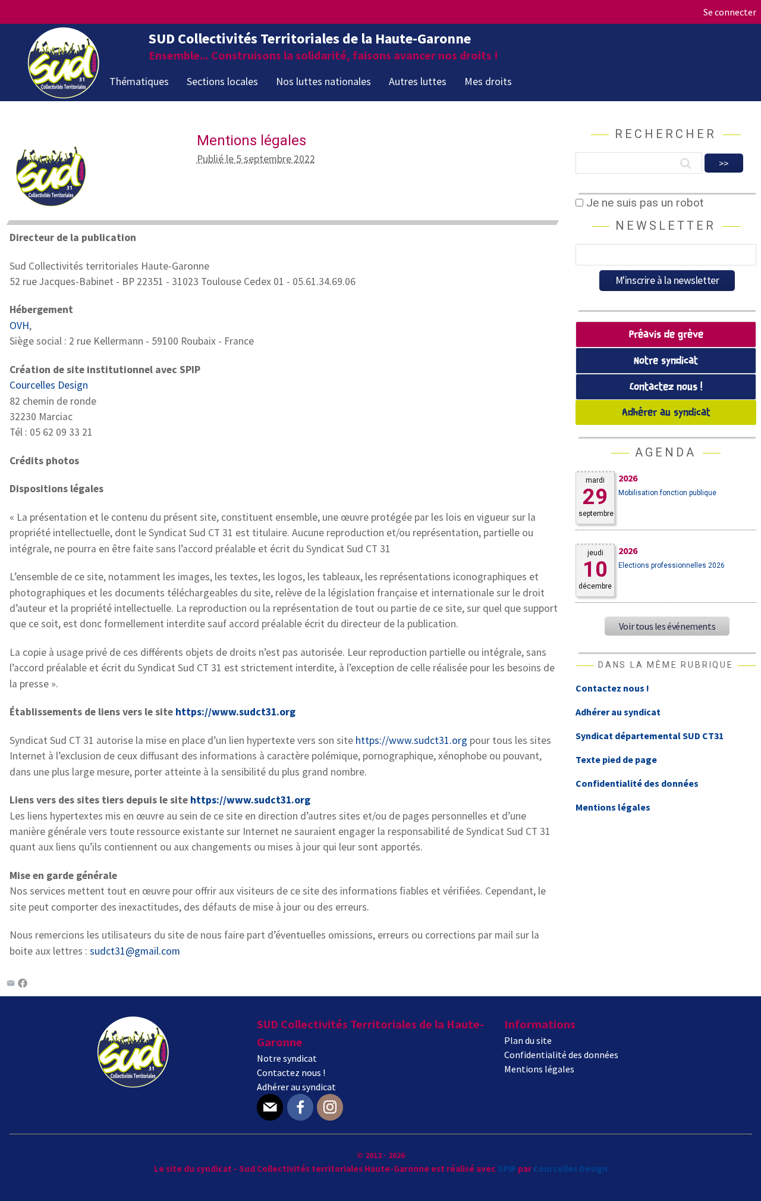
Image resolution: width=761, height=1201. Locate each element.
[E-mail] (270, 1107)
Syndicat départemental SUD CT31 (650, 736)
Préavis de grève (666, 334)
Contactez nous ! (666, 387)
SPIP (507, 1168)
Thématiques (139, 81)
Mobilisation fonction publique (667, 493)
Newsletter (665, 225)
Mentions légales (613, 807)
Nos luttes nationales (323, 81)
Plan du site (528, 1040)
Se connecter (729, 12)
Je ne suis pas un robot (643, 202)
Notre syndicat (666, 361)
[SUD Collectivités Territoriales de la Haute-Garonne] (63, 94)
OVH (19, 325)
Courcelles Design (49, 385)
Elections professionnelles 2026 (671, 565)
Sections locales (222, 81)
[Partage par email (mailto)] (10, 984)
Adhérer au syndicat (666, 412)
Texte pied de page (616, 759)
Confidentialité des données (637, 783)
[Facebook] (22, 984)
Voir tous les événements (667, 626)
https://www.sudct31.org (235, 711)
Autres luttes (417, 81)
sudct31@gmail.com (135, 951)
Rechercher (665, 134)
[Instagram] (330, 1107)
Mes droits (488, 81)
